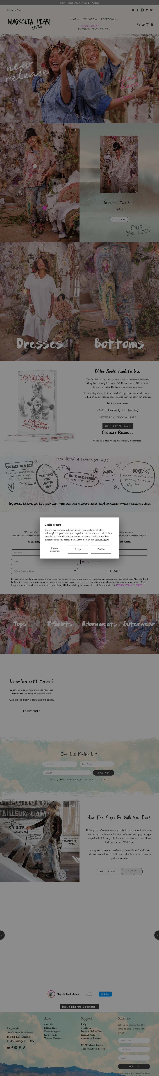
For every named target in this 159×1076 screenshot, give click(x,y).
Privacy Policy (102, 539)
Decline (101, 549)
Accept (78, 549)
